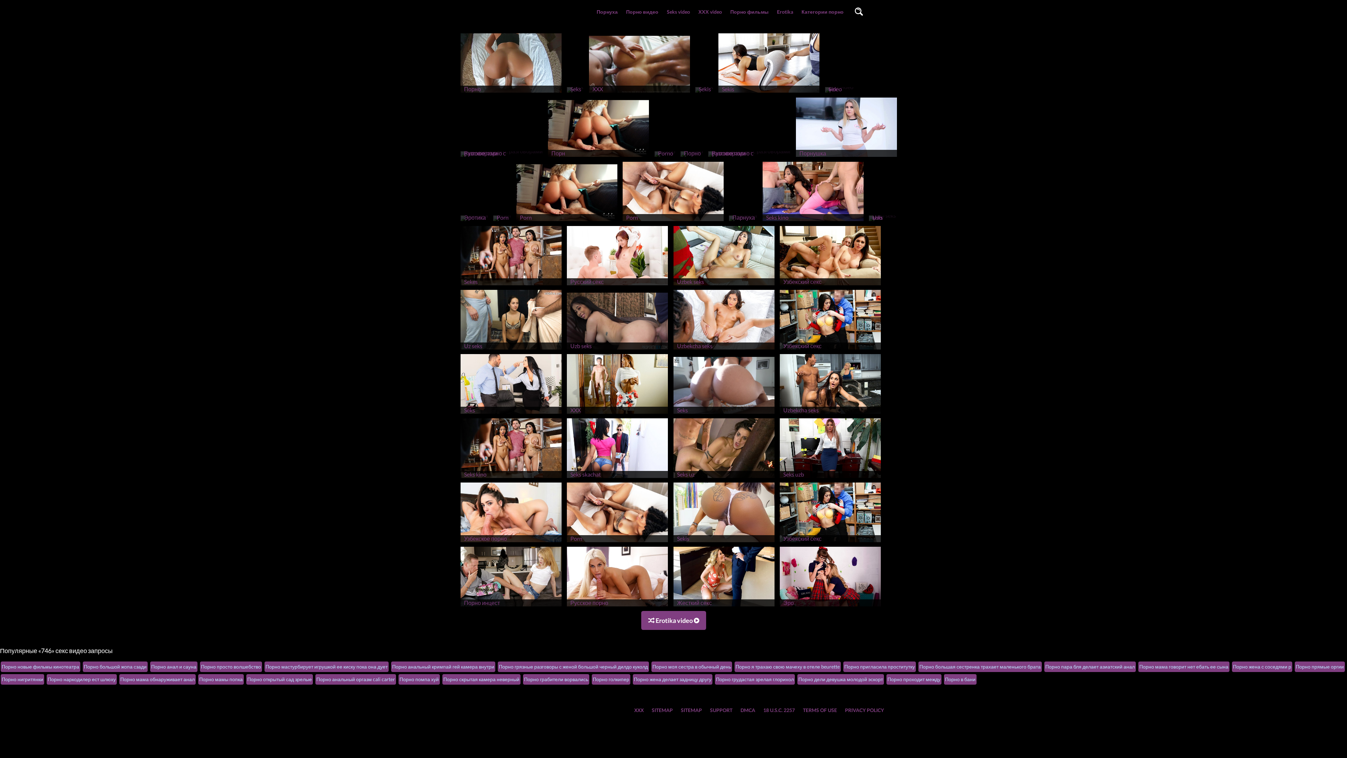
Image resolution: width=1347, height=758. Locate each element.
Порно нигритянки (22, 679)
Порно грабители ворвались (556, 679)
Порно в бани (960, 679)
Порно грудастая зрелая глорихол (755, 679)
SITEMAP (662, 710)
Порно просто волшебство (231, 667)
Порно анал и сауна (173, 667)
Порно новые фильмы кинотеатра (40, 667)
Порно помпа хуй (419, 679)
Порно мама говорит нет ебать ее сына (1183, 667)
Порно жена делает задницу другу (672, 679)
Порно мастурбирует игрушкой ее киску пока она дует (327, 667)
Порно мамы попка (221, 679)
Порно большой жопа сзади (115, 667)
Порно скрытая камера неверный (481, 679)
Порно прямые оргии (1320, 667)
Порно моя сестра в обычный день (691, 667)
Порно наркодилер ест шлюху (82, 679)
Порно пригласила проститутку (879, 667)
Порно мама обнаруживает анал (157, 679)
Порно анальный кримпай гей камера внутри (443, 667)
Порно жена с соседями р (1262, 667)
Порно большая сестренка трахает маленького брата (980, 667)
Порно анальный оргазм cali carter (355, 679)
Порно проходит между (913, 679)
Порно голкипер (611, 679)
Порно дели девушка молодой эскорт (840, 679)
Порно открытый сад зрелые (279, 679)
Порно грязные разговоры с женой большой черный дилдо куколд (573, 667)
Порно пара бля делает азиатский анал (1090, 667)
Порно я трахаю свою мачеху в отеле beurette (788, 667)
